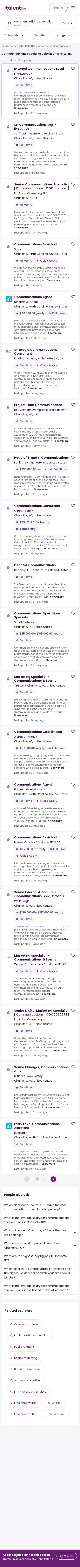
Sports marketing (25, 1358)
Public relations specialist (31, 1335)
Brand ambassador (27, 1369)
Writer (56, 1403)
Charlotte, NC (27, 46)
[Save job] (73, 68)
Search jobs (9, 46)
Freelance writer (25, 1403)
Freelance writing (25, 1414)
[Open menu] (73, 7)
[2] (53, 1179)
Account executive (27, 1380)
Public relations (24, 1347)
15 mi (65, 23)
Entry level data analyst (30, 1392)
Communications (26, 1324)
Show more (21, 108)
